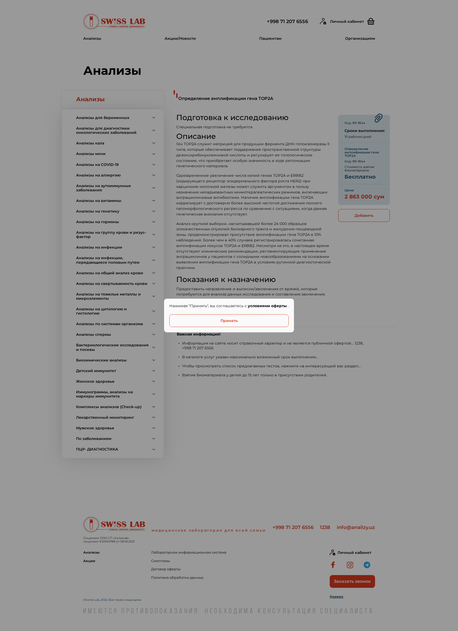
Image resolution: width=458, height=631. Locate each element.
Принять (229, 320)
